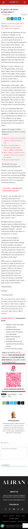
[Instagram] (9, 509)
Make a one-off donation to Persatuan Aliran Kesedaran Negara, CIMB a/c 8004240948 (13, 147)
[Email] (19, 402)
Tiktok (3, 28)
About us (5, 515)
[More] (23, 18)
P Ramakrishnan (6, 14)
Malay (14, 23)
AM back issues (22, 521)
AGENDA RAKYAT (7, 318)
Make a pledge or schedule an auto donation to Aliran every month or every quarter (14, 154)
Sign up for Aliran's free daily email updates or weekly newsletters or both (14, 140)
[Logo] (14, 487)
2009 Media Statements (20, 6)
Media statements (9, 6)
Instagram (18, 26)
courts (20, 394)
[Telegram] (19, 18)
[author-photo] (14, 418)
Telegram (11, 26)
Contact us (12, 515)
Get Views (24, 14)
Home (2, 6)
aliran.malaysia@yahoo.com (17, 500)
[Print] (22, 402)
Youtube (10, 28)
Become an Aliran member (12, 160)
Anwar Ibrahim (12, 394)
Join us (23, 515)
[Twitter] (15, 18)
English (21, 23)
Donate (18, 515)
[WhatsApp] (8, 18)
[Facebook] (12, 18)
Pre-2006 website (14, 518)
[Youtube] (22, 509)
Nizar (9, 396)
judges (4, 396)
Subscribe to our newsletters (9, 521)
